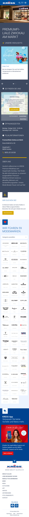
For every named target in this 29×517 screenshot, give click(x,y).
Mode (4, 481)
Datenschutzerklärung (14, 105)
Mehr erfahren (8, 453)
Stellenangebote (7, 495)
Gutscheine (5, 486)
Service (4, 490)
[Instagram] (16, 505)
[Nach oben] (14, 461)
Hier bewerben (8, 213)
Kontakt (5, 497)
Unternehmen (6, 493)
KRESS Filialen (6, 474)
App (3, 488)
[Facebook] (12, 505)
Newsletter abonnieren (9, 478)
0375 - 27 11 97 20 (10, 152)
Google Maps (22, 116)
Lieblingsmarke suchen (9, 476)
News (4, 483)
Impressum (9, 513)
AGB (14, 513)
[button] (2, 84)
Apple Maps (23, 119)
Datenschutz (20, 513)
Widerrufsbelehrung (14, 515)
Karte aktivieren (14, 109)
